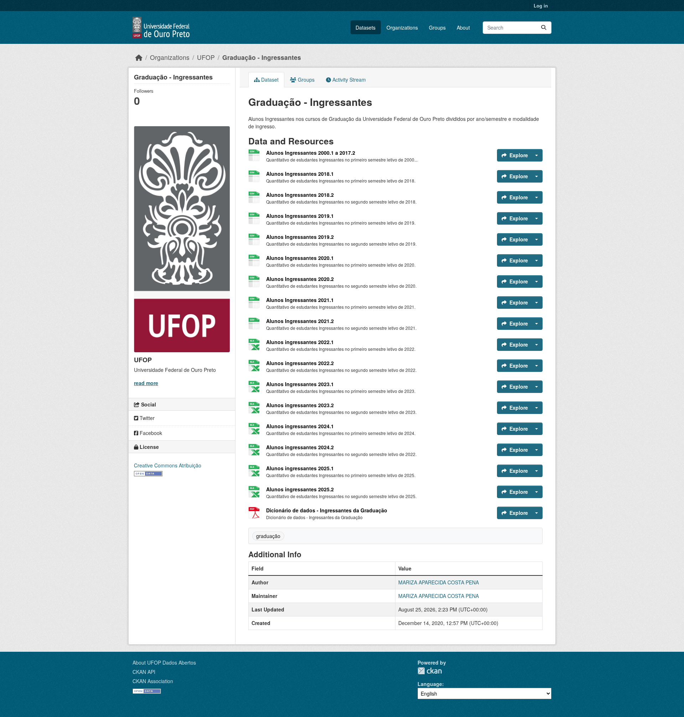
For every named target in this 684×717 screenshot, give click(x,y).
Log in (541, 5)
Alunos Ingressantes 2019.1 (300, 215)
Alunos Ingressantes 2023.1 (300, 384)
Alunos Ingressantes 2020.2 (300, 278)
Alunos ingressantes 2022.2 (300, 363)
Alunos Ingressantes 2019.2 (300, 236)
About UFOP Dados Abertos (164, 662)
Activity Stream (348, 79)
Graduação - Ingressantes (261, 57)
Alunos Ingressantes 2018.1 (300, 173)
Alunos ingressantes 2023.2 (300, 405)
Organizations (402, 27)
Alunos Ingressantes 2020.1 (300, 257)
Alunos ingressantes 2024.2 (300, 447)
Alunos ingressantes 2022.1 (300, 341)
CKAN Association (153, 681)
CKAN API (144, 671)
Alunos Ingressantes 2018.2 (300, 194)
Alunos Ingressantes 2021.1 (300, 299)
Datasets (365, 27)
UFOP (206, 57)
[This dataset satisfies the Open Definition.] (148, 472)
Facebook (150, 432)
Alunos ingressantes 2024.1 (300, 426)
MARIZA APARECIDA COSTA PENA (438, 582)
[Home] (138, 57)
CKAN (430, 671)
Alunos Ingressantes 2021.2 (300, 320)
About (463, 27)
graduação (268, 535)
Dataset (269, 79)
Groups (437, 27)
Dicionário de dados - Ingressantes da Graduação (326, 510)
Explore (518, 155)
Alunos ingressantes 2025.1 (300, 468)
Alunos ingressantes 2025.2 (300, 489)
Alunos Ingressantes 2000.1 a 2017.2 (310, 152)
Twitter (146, 417)
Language (430, 683)
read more (146, 382)
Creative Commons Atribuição (167, 465)
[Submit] (544, 27)
